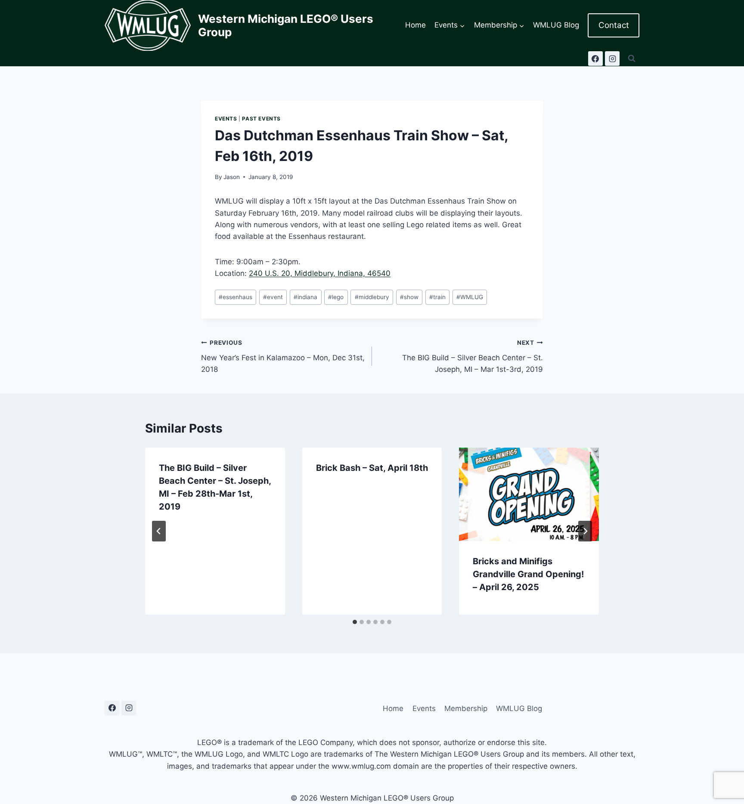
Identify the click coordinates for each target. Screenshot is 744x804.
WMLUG (469, 297)
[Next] (585, 531)
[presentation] (529, 494)
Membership (465, 708)
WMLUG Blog (556, 25)
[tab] (355, 622)
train (437, 297)
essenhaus (235, 297)
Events (226, 118)
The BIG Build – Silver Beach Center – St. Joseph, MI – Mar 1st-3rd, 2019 (472, 356)
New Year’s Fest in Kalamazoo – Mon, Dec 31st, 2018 (283, 356)
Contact (613, 25)
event (273, 297)
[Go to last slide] (159, 531)
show (409, 297)
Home (415, 25)
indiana (305, 297)
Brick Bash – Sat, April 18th (372, 468)
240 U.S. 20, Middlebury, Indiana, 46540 (320, 273)
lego (336, 297)
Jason (231, 176)
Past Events (261, 118)
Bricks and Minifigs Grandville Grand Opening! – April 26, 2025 (528, 574)
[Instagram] (612, 58)
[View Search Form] (631, 58)
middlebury (372, 297)
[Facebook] (595, 58)
